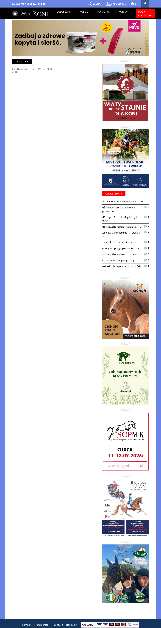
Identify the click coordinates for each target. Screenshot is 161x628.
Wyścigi (84, 11)
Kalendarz (57, 624)
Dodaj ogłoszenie (145, 13)
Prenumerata (41, 624)
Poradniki (103, 11)
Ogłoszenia (63, 11)
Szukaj (97, 3)
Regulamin (71, 624)
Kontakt (124, 11)
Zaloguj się (118, 3)
